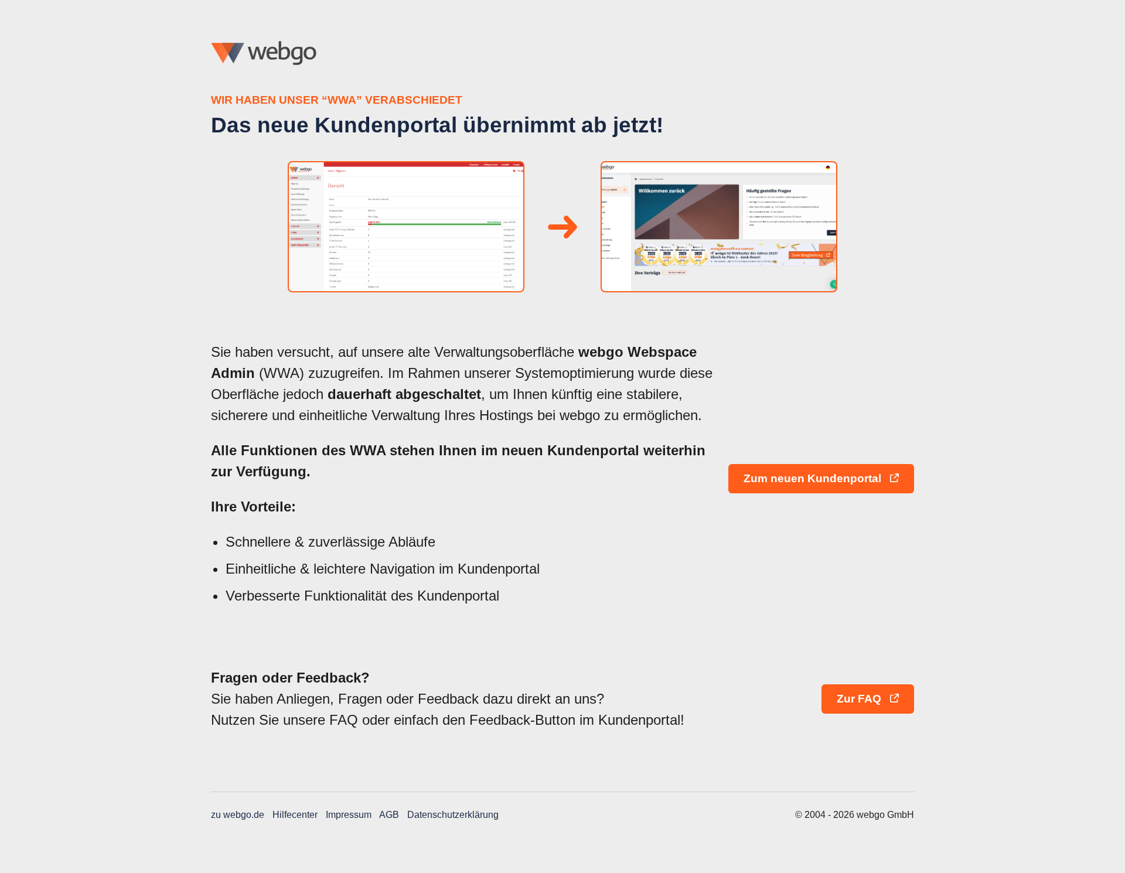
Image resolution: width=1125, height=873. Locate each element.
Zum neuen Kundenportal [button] (814, 478)
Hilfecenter (295, 815)
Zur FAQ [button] (860, 699)
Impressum (348, 815)
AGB (389, 815)
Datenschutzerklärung (453, 815)
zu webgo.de (237, 815)
